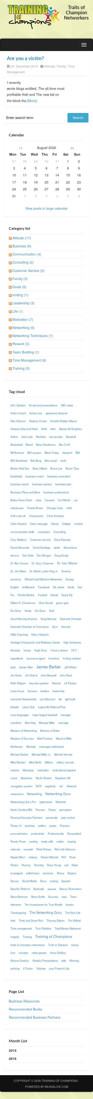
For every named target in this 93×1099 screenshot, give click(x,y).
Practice (64, 826)
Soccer (14, 881)
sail (66, 865)
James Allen (26, 667)
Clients (55, 524)
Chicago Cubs (54, 508)
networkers (17, 794)
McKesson (16, 746)
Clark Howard (18, 524)
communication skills (22, 532)
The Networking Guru (45, 912)
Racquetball (74, 833)
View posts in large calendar (46, 208)
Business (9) (21, 246)
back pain (27, 437)
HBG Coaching (19, 634)
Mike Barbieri (18, 762)
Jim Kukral (31, 675)
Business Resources (24, 1001)
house (27, 650)
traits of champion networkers (27, 945)
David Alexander (20, 547)
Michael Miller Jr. (41, 754)
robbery (32, 857)
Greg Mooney (49, 619)
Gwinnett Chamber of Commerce (29, 627)
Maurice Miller (64, 738)
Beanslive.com (56, 1086)
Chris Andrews (55, 516)
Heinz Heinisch (40, 634)
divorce (14, 555)
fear (80, 587)
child (69, 508)
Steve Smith (38, 897)
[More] (32, 100)
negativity (50, 786)
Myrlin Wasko (44, 778)
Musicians (26, 778)
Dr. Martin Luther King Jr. (44, 571)
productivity (37, 833)
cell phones (17, 508)
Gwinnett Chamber (71, 619)
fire (12, 595)
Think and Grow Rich (31, 920)
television (15, 904)
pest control (68, 817)
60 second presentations (43, 405)
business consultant (58, 476)
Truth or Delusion (58, 945)
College (66, 524)
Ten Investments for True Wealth (43, 904)
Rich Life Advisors (65, 849)
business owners (42, 484)
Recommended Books (25, 1009)
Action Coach (18, 413)
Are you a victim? (25, 58)
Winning (74, 960)
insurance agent (35, 658)
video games (39, 953)
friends (54, 595)
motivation (43, 770)
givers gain (62, 603)
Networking (34, 794)
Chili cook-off (18, 516)
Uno (12, 953)
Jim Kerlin (16, 675)
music (13, 778)
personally (52, 817)
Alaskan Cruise (38, 421)
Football (42, 595)
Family (61, 66)
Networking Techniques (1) (32, 335)
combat (78, 524)
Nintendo (61, 802)
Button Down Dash (21, 500)
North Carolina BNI (21, 810)
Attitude (49, 66)
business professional (56, 492)
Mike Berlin (35, 762)
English (14, 587)
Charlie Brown (35, 508)
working (15, 968)
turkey (75, 945)
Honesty (15, 650)
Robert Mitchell (49, 857)
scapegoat (16, 873)
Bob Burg (36, 460)
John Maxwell (48, 675)
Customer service (40, 540)
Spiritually (38, 889)
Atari (53, 429)
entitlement (28, 587)
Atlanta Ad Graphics (70, 429)
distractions (70, 547)
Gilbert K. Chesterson (23, 603)
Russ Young (54, 865)
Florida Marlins (26, 595)
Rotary (14, 865)
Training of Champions (53, 936)
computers (44, 532)
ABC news (67, 405)
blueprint (67, 453)
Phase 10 (15, 826)
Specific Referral (20, 889)
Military (49, 762)
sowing (54, 881)
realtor (60, 841)
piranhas (30, 826)
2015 (12, 1050)
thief (12, 920)
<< (21, 147)
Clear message (38, 524)
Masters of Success (22, 738)
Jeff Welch (70, 667)
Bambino (41, 437)
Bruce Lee (56, 468)
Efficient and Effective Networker (43, 579)
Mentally (31, 746)
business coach (35, 476)
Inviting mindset (72, 658)
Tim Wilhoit (74, 920)
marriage (63, 723)
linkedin (14, 707)
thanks (70, 904)
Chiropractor (36, 516)
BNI (78, 453)
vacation (23, 953)
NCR (38, 786)
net (61, 786)
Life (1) (17, 311)
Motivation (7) (22, 319)
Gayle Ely (67, 595)
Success (53, 897)
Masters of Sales (50, 730)
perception (65, 810)
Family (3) (20, 278)
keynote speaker (39, 683)
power (53, 826)
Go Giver (15, 611)
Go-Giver (40, 611)
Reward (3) (20, 343)
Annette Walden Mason (63, 421)
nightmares (45, 802)
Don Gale (27, 555)
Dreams (66, 571)
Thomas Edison (55, 920)
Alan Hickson (18, 421)
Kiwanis (56, 683)
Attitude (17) (21, 237)
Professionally (56, 833)
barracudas (56, 437)
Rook (72, 857)
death (57, 547)
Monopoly (28, 770)
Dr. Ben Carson (19, 563)
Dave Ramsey (62, 540)
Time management (21, 928)
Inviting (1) (20, 294)
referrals (15, 849)
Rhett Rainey (43, 849)
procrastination (19, 833)
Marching (30, 723)
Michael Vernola (63, 754)
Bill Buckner (17, 453)
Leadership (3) (23, 303)
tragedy (14, 937)
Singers (71, 873)
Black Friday (52, 453)
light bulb (70, 699)
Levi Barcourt (47, 699)
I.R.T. (74, 650)
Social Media (29, 881)
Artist (44, 429)
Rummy (26, 865)
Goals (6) (19, 286)
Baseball (71, 437)
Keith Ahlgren (18, 683)
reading (33, 841)
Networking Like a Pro (23, 802)
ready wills (47, 841)
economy (15, 579)
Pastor (52, 810)
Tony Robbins (43, 928)
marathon (15, 723)
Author (14, 437)
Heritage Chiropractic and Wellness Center (35, 642)
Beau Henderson (46, 444)
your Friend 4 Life (59, 968)
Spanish (66, 881)
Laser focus (17, 691)
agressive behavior (57, 413)
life (60, 699)
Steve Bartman (19, 897)
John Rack (66, 675)
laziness (32, 691)
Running (39, 865)
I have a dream (59, 650)
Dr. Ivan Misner (67, 563)
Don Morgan (44, 555)
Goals (28, 611)
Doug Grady (61, 555)
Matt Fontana (44, 738)
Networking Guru (58, 793)
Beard (29, 444)
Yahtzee (41, 968)
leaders (45, 691)
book (63, 460)
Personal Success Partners (26, 817)
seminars (48, 873)
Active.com (35, 413)
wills (63, 960)
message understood (51, 746)
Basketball (16, 444)
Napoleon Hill (62, 778)
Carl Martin (64, 500)
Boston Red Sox (19, 468)
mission (14, 770)
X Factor (28, 968)
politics (42, 826)
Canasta (49, 500)
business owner (19, 484)
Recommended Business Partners (34, 1017)
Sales (75, 865)
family (71, 587)
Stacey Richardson (70, 889)
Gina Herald (46, 603)
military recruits (65, 762)
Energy (70, 579)
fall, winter (58, 587)
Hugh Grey (40, 650)
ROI (63, 857)
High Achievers (72, 642)
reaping (71, 841)
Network (72, 786)
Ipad (13, 667)
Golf (51, 611)
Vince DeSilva (58, 953)
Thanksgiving (18, 913)
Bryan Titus (72, 468)
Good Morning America (23, 619)
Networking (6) (23, 327)
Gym (55, 627)
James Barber (48, 667)
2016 (12, 1058)
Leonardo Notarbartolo (23, 699)
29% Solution (18, 405)
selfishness (32, 873)
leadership (58, 691)
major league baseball (44, 715)
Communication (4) (26, 254)
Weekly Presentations (45, 960)
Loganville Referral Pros (52, 707)
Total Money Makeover (68, 928)
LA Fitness (70, 683)
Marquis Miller (47, 723)
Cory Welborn (18, 540)
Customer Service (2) (28, 270)
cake (38, 500)
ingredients (16, 658)
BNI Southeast (18, 460)
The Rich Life (72, 913)
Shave (60, 873)
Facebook (44, 587)
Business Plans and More (25, 492)
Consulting (59, 532)
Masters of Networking (23, 730)
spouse (51, 889)
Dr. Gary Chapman (43, 563)
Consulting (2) (23, 262)
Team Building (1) (25, 352)
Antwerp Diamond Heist (24, 429)
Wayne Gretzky (19, 960)
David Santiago (41, 547)
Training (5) (21, 368)
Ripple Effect (17, 857)
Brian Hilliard (40, 468)
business (16, 476)
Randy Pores (18, 841)
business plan (63, 484)
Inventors (53, 658)
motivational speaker (64, 770)
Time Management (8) (29, 360)
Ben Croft (64, 444)
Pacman (40, 810)
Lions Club (28, 707)
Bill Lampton (34, 453)
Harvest (65, 627)
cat (75, 500)
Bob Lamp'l (51, 460)
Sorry (43, 881)
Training (27, 937)
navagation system (21, 786)
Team (73, 897)
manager (66, 715)
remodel (28, 849)
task (64, 897)
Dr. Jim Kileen (18, 571)
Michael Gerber (19, 754)
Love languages (19, 715)
